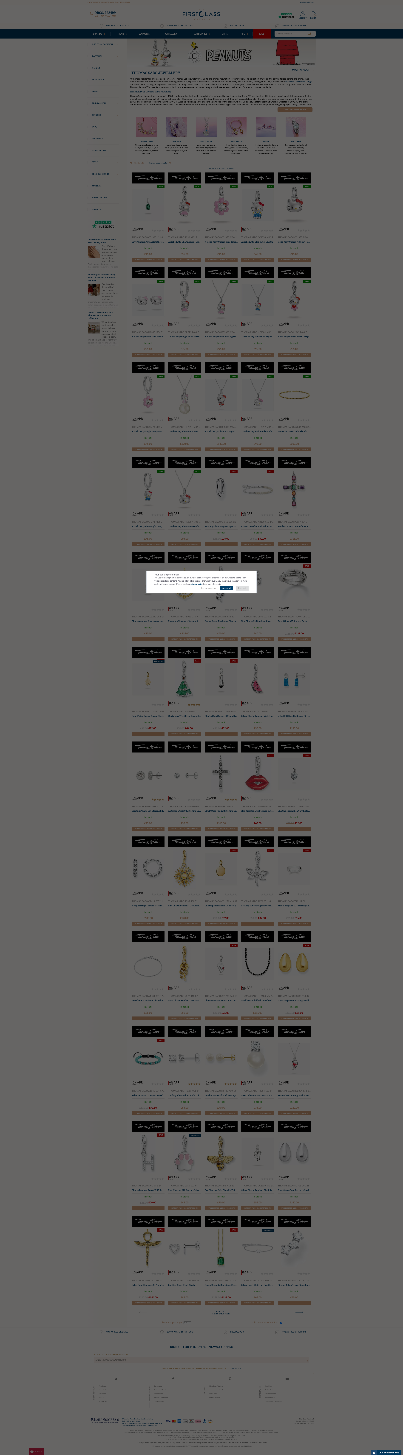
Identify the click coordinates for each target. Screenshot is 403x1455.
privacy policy (196, 584)
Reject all (242, 588)
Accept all (226, 588)
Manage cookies (208, 588)
